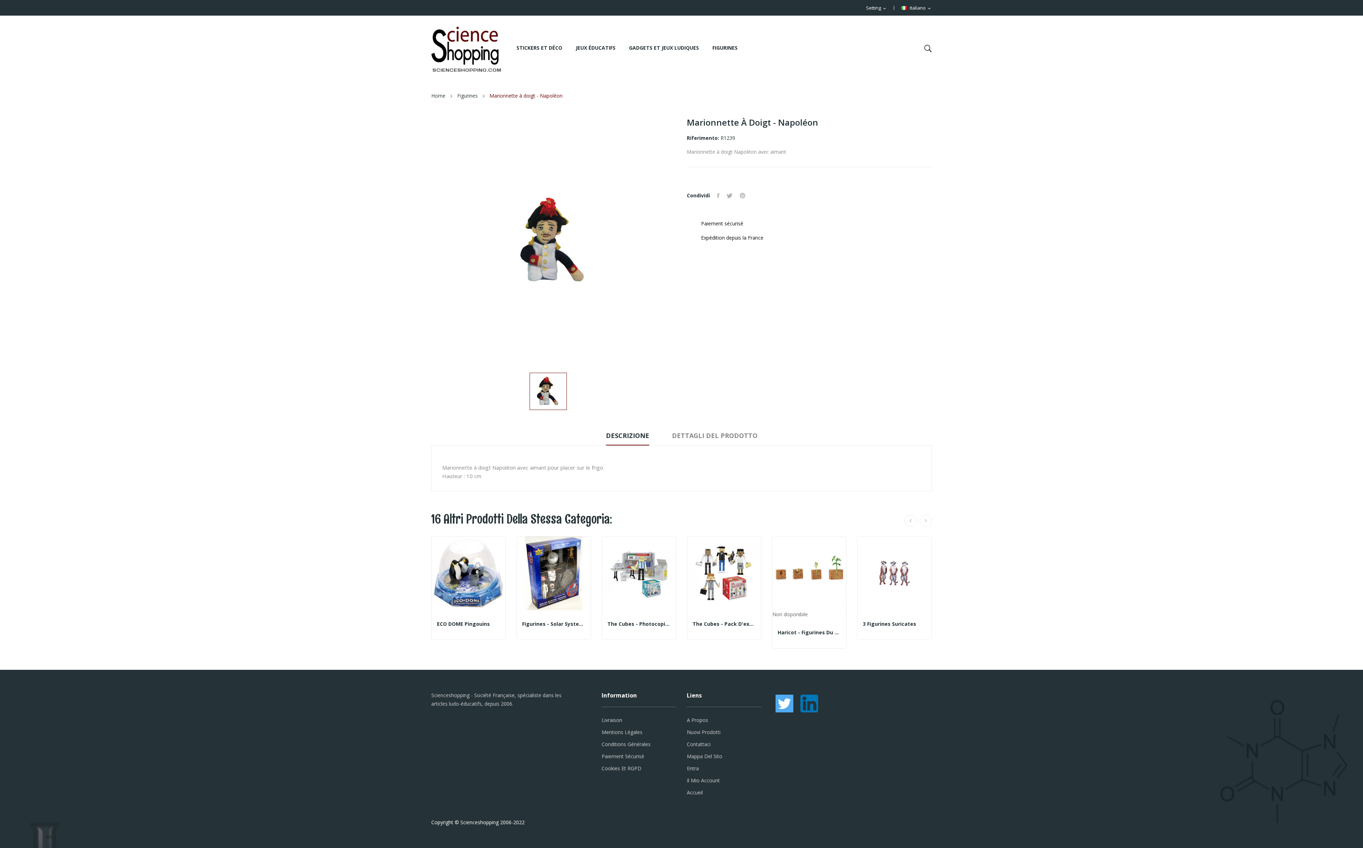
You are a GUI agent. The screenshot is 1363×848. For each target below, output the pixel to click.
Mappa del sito (704, 756)
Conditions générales (626, 744)
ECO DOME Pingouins (463, 624)
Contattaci (699, 744)
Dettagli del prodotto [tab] (714, 435)
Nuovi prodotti (704, 732)
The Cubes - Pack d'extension (724, 624)
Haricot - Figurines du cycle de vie (809, 632)
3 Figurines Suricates (889, 624)
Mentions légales (622, 732)
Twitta (729, 195)
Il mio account (703, 780)
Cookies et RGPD (621, 768)
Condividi (718, 195)
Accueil (695, 792)
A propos (697, 720)
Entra (693, 768)
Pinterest (742, 195)
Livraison (612, 720)
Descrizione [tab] (627, 435)
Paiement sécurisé (623, 756)
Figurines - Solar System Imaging (553, 624)
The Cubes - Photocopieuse (638, 624)
